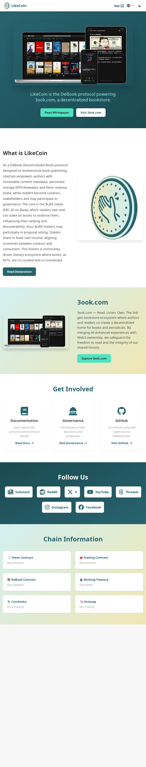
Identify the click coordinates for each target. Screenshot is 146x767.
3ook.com (92, 302)
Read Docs (22, 443)
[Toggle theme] (140, 5)
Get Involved (73, 389)
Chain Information (73, 539)
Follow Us (73, 477)
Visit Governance (71, 443)
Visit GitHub (119, 443)
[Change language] (130, 5)
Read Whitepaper (57, 112)
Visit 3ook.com (90, 112)
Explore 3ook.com (94, 358)
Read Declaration (19, 272)
